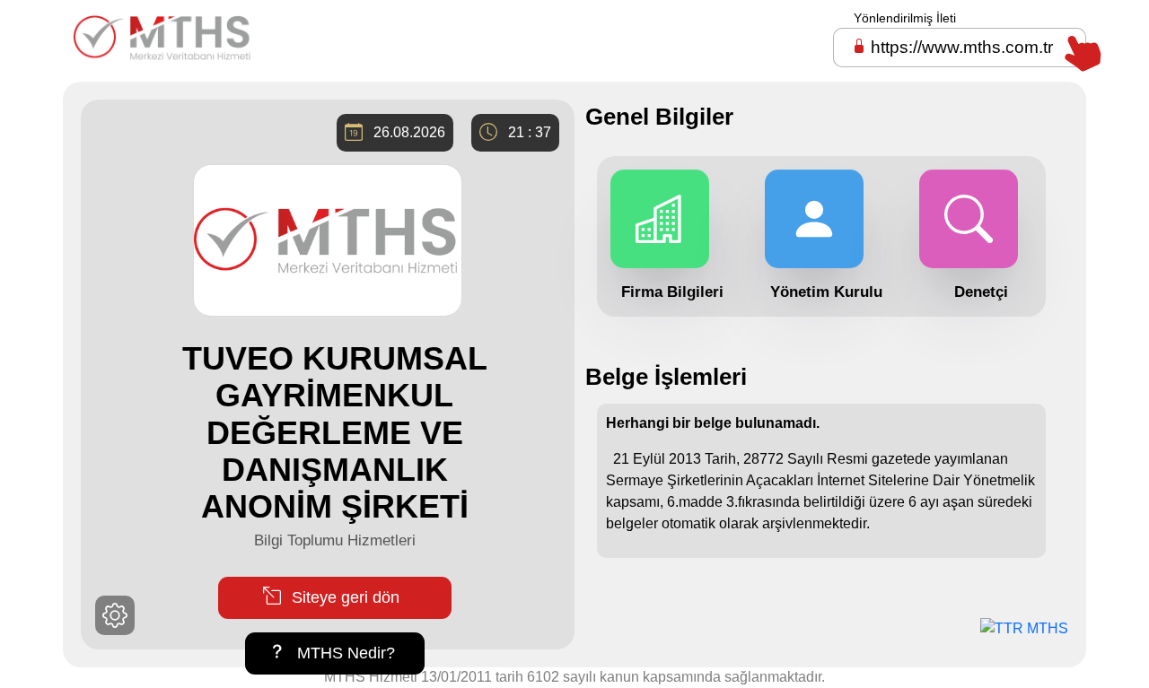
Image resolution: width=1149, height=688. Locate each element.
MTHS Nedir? (344, 653)
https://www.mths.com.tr (962, 47)
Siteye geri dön (343, 597)
